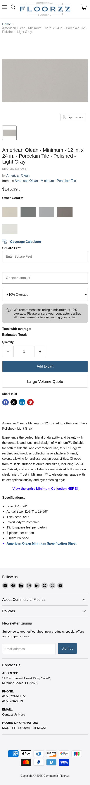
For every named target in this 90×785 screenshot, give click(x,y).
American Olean (17, 175)
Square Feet (11, 248)
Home (6, 24)
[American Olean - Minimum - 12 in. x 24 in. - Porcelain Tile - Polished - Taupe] (65, 209)
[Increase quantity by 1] (40, 351)
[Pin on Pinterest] (30, 402)
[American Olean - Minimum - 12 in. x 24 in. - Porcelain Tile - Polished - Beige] (9, 209)
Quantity (8, 342)
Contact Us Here (13, 714)
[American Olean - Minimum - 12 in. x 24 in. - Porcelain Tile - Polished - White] (9, 226)
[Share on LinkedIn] (22, 402)
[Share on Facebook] (5, 402)
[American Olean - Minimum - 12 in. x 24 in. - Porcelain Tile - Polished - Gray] (46, 209)
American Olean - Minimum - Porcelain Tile (45, 180)
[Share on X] (13, 402)
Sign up (67, 648)
